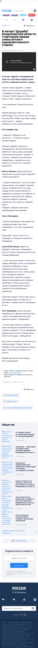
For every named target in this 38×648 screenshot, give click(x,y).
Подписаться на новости (19, 551)
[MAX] (23, 19)
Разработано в (18, 615)
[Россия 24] (14, 15)
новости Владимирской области (18, 408)
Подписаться (19, 565)
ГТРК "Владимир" (15, 373)
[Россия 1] (6, 15)
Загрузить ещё (21, 541)
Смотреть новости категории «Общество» (13, 532)
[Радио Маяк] (31, 16)
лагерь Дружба (12, 395)
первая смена (11, 401)
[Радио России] (23, 16)
